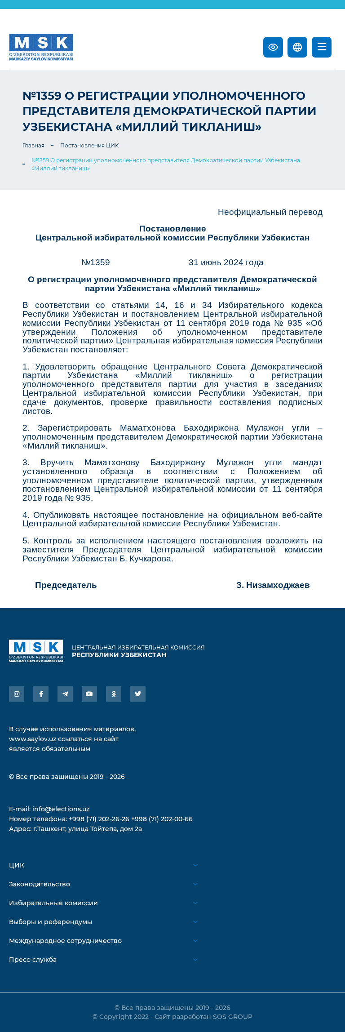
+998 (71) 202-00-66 (162, 819)
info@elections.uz (60, 809)
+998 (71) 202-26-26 (99, 819)
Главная (33, 145)
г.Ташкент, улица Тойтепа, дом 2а (87, 829)
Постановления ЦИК (89, 145)
